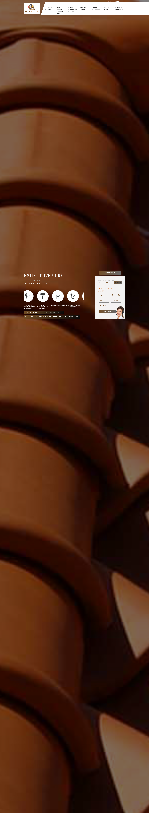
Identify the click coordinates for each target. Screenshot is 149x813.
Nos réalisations (110, 273)
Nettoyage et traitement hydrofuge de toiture (60, 10)
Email (101, 300)
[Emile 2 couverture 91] (32, 9)
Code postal (116, 295)
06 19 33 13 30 (120, 1)
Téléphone (115, 300)
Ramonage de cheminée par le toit (119, 9)
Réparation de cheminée (107, 8)
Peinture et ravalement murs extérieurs (72, 9)
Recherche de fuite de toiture (96, 8)
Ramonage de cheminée (83, 8)
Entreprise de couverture (48, 8)
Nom (101, 295)
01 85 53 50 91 (106, 1)
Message (102, 305)
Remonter (144, 806)
